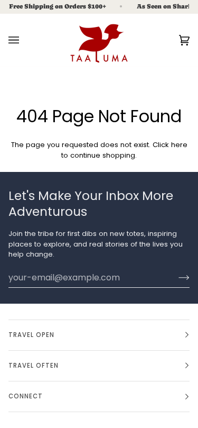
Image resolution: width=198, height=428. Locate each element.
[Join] (176, 277)
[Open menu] (24, 40)
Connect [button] (25, 396)
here (179, 145)
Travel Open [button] (31, 335)
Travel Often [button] (33, 365)
